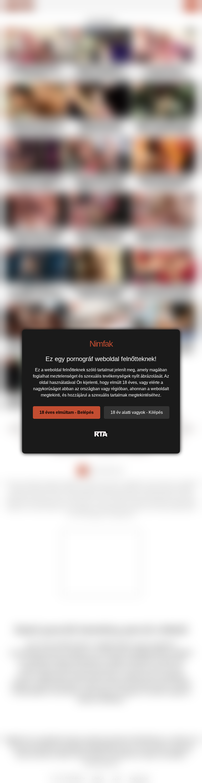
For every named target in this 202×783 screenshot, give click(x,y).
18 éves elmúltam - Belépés (66, 412)
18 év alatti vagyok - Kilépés (136, 412)
